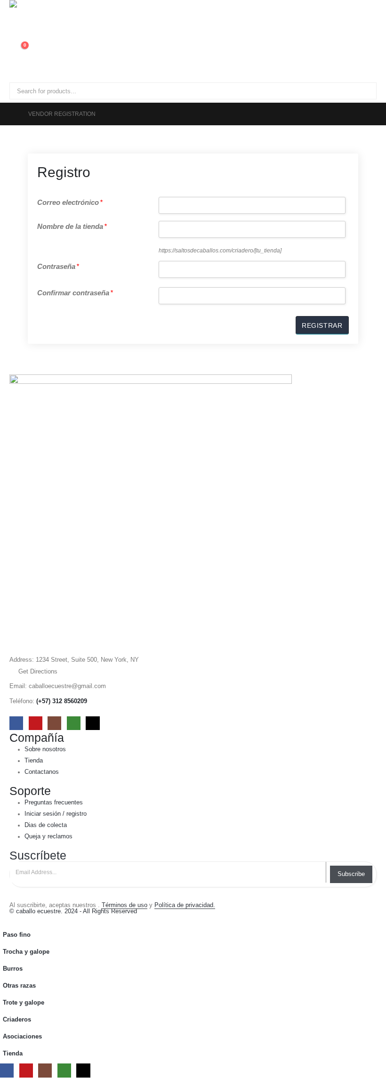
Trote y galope (23, 1002)
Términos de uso (124, 905)
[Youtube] (35, 723)
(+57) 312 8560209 (61, 701)
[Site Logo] (35, 9)
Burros (13, 968)
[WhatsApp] (73, 723)
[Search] (117, 91)
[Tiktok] (92, 723)
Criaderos (17, 1019)
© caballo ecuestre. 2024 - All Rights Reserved (73, 911)
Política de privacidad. (184, 905)
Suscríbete (37, 855)
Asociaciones (22, 1036)
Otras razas (19, 985)
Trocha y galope (26, 952)
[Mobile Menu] (17, 71)
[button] (5, 920)
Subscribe (351, 873)
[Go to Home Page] (12, 114)
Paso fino (17, 935)
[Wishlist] (13, 35)
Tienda (13, 1053)
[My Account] (13, 24)
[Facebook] (16, 723)
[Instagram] (54, 723)
